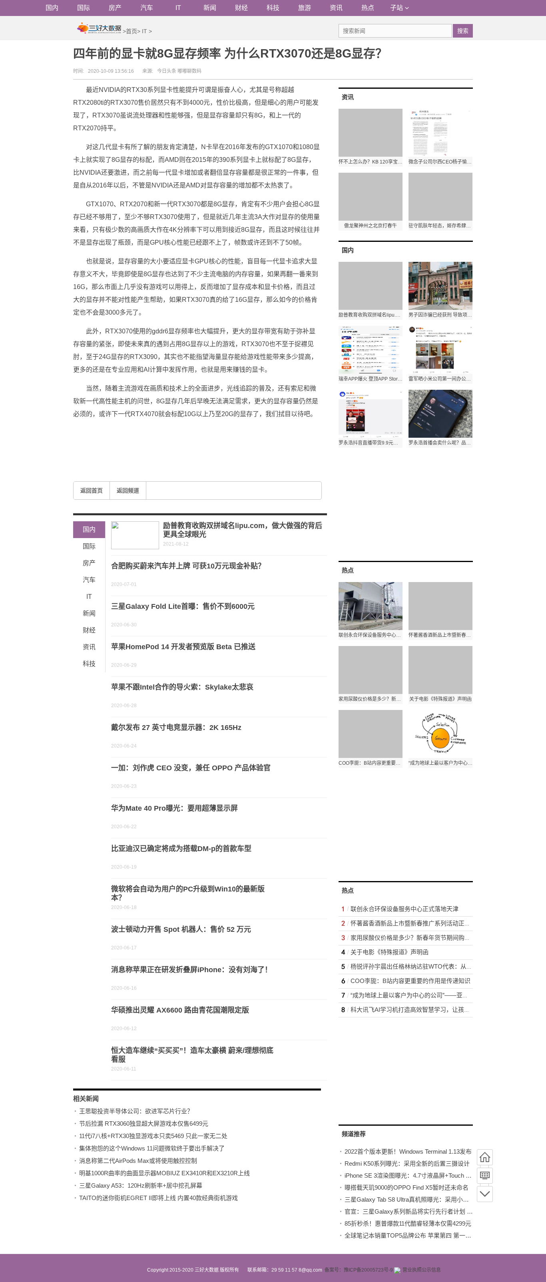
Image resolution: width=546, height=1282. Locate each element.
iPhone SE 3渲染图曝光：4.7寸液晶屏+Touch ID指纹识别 (420, 1175)
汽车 (146, 7)
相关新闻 (86, 1098)
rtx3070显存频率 (136, 432)
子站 (396, 7)
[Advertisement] (398, 504)
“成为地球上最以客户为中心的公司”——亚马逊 (412, 995)
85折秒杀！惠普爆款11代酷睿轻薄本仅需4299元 (408, 1223)
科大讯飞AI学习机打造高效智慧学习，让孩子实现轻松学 (425, 1009)
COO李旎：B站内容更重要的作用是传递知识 (410, 980)
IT (178, 7)
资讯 (336, 7)
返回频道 (128, 490)
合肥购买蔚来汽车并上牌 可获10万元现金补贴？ (188, 566)
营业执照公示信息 (422, 1270)
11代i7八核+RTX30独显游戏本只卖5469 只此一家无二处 (153, 1135)
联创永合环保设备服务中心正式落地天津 (404, 908)
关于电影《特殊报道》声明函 (389, 952)
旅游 (304, 7)
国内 (52, 7)
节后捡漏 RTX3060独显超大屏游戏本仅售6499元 (143, 1123)
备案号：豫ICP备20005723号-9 (359, 1270)
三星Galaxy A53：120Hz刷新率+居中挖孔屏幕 (140, 1185)
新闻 (209, 7)
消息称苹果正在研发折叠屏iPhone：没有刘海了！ (191, 970)
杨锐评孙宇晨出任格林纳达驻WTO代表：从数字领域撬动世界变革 (438, 966)
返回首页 (91, 490)
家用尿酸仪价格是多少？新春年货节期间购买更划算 (419, 937)
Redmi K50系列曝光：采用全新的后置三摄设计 (407, 1163)
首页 (131, 31)
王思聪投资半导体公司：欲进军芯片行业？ (136, 1111)
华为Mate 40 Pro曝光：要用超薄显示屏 (174, 808)
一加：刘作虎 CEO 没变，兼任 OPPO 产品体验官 (191, 768)
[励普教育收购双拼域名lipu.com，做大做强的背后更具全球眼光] (135, 535)
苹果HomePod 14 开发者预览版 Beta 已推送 (183, 647)
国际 (83, 7)
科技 (273, 7)
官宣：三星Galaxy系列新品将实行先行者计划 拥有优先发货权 (427, 1211)
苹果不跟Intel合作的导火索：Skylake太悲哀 (182, 687)
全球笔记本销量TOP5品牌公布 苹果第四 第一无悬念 (414, 1235)
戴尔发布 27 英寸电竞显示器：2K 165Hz (176, 728)
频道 (485, 1176)
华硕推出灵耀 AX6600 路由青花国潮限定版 (180, 1010)
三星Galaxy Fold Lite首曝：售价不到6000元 (183, 606)
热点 (367, 7)
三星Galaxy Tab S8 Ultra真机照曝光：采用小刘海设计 (416, 1199)
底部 (485, 1194)
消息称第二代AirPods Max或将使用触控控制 (138, 1160)
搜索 (462, 31)
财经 (241, 7)
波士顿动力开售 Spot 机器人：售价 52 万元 (181, 929)
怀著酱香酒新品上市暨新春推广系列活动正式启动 (416, 923)
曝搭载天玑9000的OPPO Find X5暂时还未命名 (406, 1187)
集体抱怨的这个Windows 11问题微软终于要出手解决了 (152, 1148)
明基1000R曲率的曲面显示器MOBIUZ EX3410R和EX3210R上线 (164, 1173)
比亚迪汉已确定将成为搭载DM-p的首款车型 (181, 849)
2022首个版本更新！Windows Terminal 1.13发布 (408, 1151)
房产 (115, 7)
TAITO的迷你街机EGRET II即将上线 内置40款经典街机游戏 (158, 1197)
